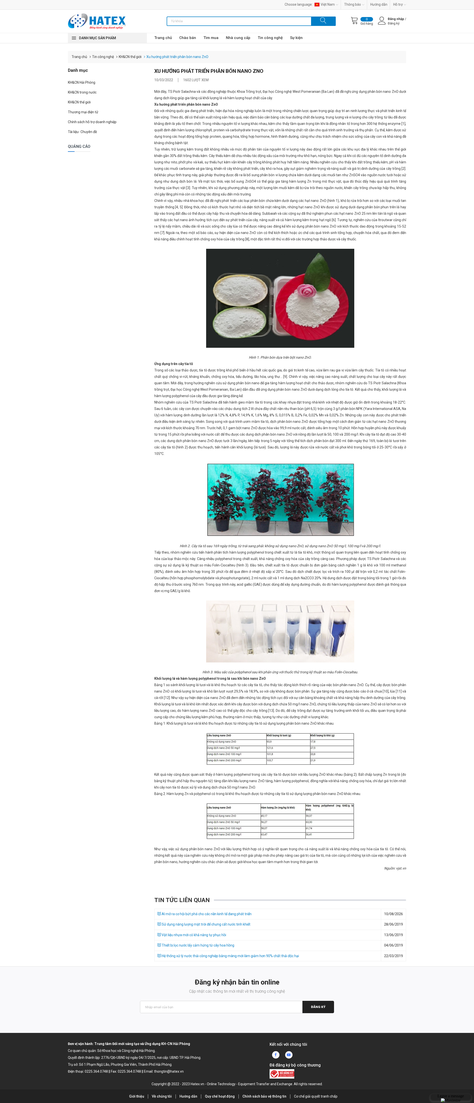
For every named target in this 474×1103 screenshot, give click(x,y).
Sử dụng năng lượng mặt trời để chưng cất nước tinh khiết (205, 924)
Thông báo (352, 4)
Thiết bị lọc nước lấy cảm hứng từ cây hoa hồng (197, 945)
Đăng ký (318, 1007)
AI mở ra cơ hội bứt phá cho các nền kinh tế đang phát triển (206, 914)
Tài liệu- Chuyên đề (82, 132)
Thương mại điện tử (83, 112)
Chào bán (187, 38)
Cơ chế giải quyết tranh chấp (315, 1096)
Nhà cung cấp (238, 38)
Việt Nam (328, 4)
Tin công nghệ (270, 38)
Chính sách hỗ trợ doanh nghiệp (92, 122)
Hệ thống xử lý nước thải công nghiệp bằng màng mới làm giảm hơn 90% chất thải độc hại (230, 956)
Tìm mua (210, 38)
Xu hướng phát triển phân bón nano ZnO (177, 57)
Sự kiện (296, 38)
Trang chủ (163, 38)
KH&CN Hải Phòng (81, 82)
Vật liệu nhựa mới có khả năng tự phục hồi (193, 935)
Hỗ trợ (398, 4)
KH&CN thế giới (130, 57)
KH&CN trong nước (82, 92)
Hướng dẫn (378, 4)
